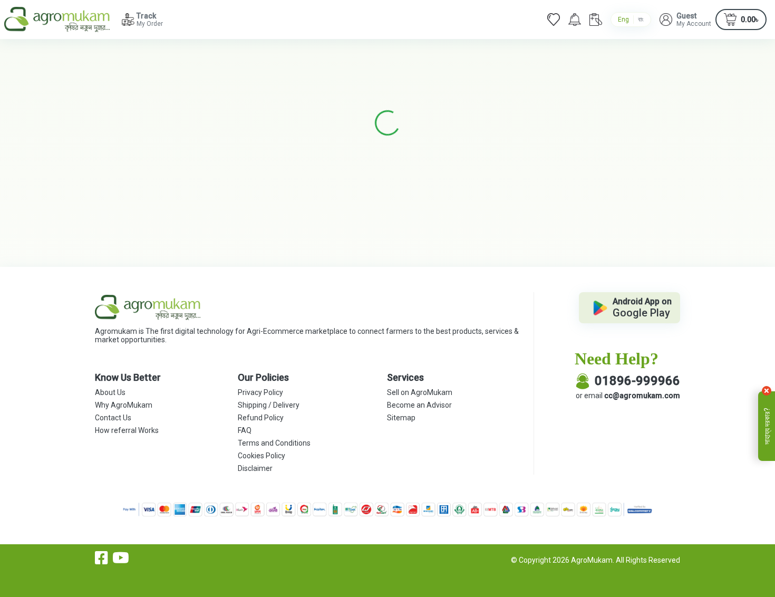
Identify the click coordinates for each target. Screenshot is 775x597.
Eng (623, 19)
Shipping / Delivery (268, 405)
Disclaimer (255, 468)
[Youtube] (120, 558)
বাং (641, 19)
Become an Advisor (419, 405)
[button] (685, 19)
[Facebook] (101, 558)
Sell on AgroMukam (419, 392)
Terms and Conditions (274, 443)
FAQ (244, 430)
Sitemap (401, 417)
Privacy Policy (260, 392)
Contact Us (113, 417)
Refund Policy (261, 417)
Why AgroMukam (123, 405)
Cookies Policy (261, 455)
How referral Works (127, 430)
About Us (110, 392)
